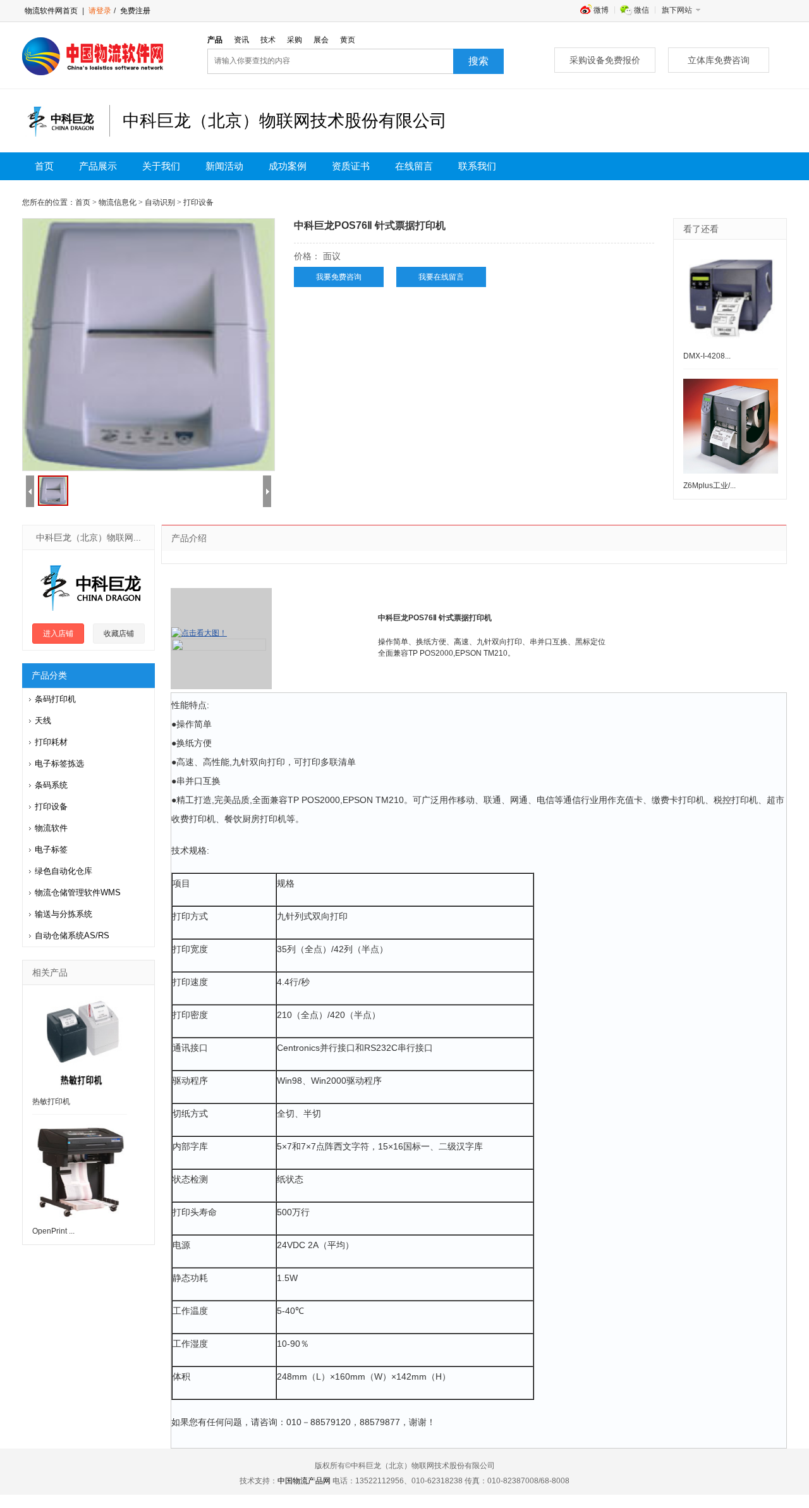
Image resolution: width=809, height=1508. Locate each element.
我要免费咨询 (339, 277)
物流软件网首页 (51, 10)
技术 (268, 39)
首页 (44, 166)
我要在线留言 (441, 277)
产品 (214, 39)
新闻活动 (224, 166)
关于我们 (161, 166)
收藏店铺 (119, 633)
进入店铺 (58, 633)
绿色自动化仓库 (63, 871)
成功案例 (288, 166)
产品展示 (98, 166)
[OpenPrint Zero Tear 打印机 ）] (79, 1171)
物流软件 (51, 828)
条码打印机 (55, 699)
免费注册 (134, 10)
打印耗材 (51, 742)
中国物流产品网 (304, 1480)
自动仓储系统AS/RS (72, 935)
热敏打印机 (51, 1101)
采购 (294, 39)
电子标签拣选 (59, 763)
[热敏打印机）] (79, 1042)
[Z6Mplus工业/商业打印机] (730, 426)
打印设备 (51, 806)
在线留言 (414, 166)
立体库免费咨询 (719, 60)
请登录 (99, 10)
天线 (43, 720)
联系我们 (477, 166)
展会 (321, 39)
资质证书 (351, 166)
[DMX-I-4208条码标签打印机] (730, 296)
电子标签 (51, 849)
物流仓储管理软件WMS (78, 892)
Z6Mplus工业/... (709, 485)
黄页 (347, 39)
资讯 (241, 39)
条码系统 (51, 785)
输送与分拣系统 (63, 914)
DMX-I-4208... (707, 356)
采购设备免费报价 (604, 60)
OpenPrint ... (53, 1231)
